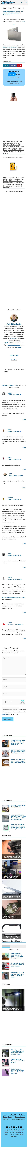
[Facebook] (7, 1127)
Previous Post (14, 355)
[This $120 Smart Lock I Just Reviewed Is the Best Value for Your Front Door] (6, 743)
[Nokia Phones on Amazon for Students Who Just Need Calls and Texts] (6, 1072)
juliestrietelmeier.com (14, 345)
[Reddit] (21, 1127)
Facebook (13, 65)
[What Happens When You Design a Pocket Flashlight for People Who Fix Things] (6, 1053)
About (4, 1115)
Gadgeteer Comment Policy (10, 385)
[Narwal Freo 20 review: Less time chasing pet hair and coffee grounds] (6, 763)
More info (21, 157)
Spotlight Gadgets (8, 13)
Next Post (14, 360)
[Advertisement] (14, 123)
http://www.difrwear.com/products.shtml (13, 597)
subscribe (5, 714)
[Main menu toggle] (26, 2)
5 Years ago (14, 945)
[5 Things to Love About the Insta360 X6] (6, 808)
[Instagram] (11, 1127)
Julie (10, 473)
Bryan (9, 393)
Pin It (19, 65)
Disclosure (6, 1119)
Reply (24, 419)
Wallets (17, 13)
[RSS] (18, 1127)
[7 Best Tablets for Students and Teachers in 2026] (6, 1063)
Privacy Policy (7, 1117)
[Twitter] (9, 1127)
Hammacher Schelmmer (10, 47)
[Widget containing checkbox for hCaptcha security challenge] (13, 702)
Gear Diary (19, 347)
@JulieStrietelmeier (10, 343)
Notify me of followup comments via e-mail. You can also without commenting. (14, 711)
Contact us (22, 1115)
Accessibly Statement (18, 1119)
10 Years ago (22, 945)
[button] (22, 2)
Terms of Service (20, 1117)
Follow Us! (12, 1115)
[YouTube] (16, 1127)
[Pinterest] (14, 1127)
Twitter (6, 65)
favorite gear (13, 338)
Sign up (12, 74)
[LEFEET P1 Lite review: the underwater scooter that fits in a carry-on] (6, 753)
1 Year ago (6, 945)
